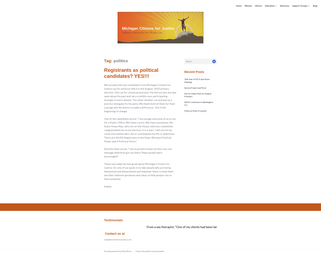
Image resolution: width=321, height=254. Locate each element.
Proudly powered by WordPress (118, 251)
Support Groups (299, 6)
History (258, 6)
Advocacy (284, 6)
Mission (248, 6)
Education (269, 6)
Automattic (159, 251)
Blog (315, 6)
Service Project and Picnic (195, 88)
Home (239, 6)
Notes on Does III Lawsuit (195, 111)
